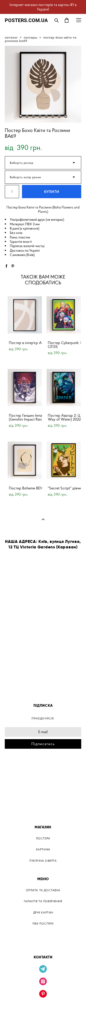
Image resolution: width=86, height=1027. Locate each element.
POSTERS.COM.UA (26, 20)
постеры (30, 37)
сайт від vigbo (43, 1016)
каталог (11, 37)
